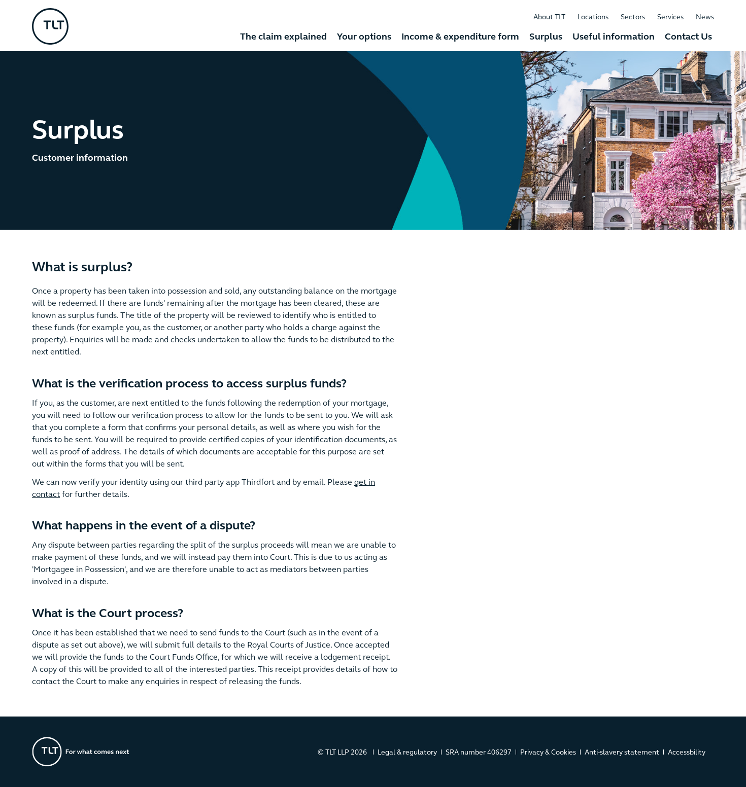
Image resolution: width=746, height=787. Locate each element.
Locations (593, 17)
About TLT (549, 17)
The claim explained (283, 37)
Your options (364, 37)
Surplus (545, 37)
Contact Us (688, 37)
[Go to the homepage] (93, 752)
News (705, 17)
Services (670, 17)
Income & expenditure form (460, 37)
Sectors (633, 17)
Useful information (613, 37)
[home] (50, 26)
